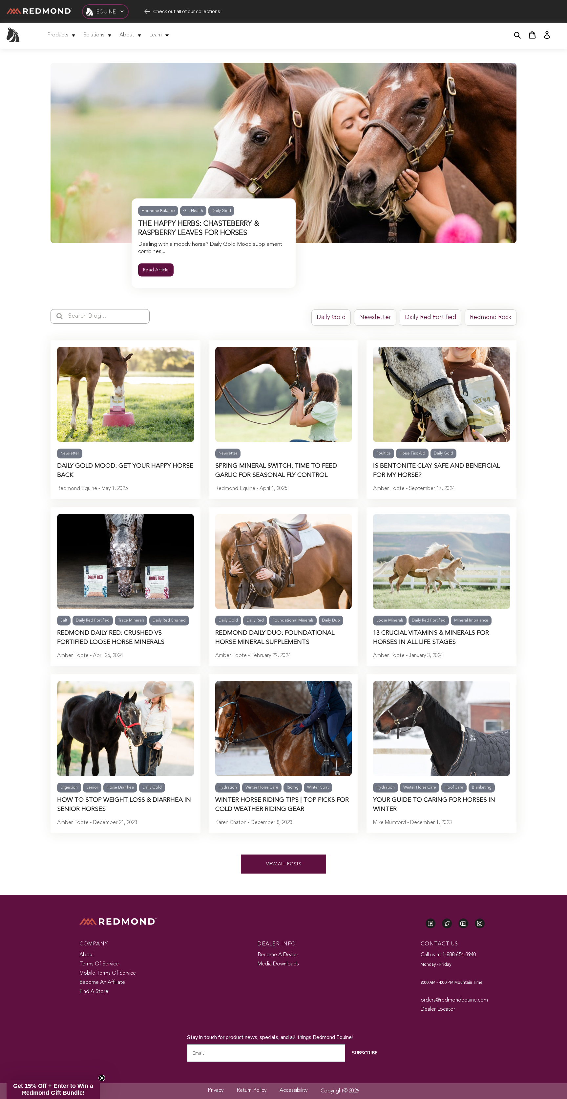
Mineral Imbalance (471, 621)
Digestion (69, 788)
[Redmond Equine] (13, 38)
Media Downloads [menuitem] (278, 964)
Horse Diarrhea (120, 788)
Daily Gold (221, 211)
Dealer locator (438, 1009)
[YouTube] (463, 924)
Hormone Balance (158, 211)
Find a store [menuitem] (93, 991)
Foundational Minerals (292, 621)
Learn (155, 35)
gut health (193, 211)
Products (57, 35)
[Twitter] (447, 924)
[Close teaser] (101, 1078)
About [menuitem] (86, 955)
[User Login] (547, 36)
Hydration (228, 788)
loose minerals (389, 621)
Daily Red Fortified (430, 317)
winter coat (318, 788)
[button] (53, 1089)
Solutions (93, 35)
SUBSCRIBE (364, 1053)
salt (63, 621)
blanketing (482, 788)
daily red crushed (169, 621)
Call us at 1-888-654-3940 (448, 955)
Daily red (255, 621)
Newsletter (375, 317)
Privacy (215, 1090)
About (126, 35)
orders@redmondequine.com (454, 1000)
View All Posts (283, 864)
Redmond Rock (490, 317)
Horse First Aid (412, 453)
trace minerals (131, 621)
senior (92, 788)
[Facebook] (430, 924)
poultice (383, 453)
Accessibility (293, 1090)
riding (293, 788)
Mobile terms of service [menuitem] (107, 973)
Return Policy (251, 1090)
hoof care (454, 788)
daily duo (331, 621)
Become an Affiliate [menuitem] (102, 982)
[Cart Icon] (532, 36)
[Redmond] (39, 11)
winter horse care (261, 788)
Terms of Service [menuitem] (99, 964)
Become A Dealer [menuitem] (278, 955)
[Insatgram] (480, 924)
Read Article (156, 270)
